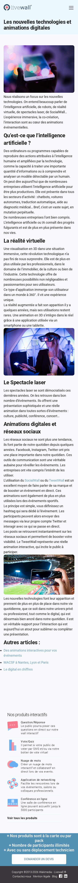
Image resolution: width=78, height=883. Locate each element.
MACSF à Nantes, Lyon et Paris (26, 662)
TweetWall (56, 480)
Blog (54, 876)
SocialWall (32, 480)
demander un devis (39, 859)
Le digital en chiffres (18, 669)
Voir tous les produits (22, 818)
